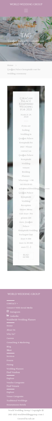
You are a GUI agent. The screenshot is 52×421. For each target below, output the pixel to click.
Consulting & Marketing (18, 342)
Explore (10, 378)
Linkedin (14, 316)
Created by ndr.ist (26, 419)
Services (10, 356)
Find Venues (13, 386)
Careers (10, 338)
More (9, 350)
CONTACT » (12, 303)
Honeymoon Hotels (16, 405)
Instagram (15, 312)
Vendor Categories (15, 382)
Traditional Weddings (17, 400)
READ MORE (26, 256)
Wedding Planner (15, 369)
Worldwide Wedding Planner (21, 320)
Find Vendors (13, 372)
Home (10, 65)
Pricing (10, 365)
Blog (9, 347)
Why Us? (11, 334)
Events (10, 360)
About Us (11, 330)
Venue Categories (15, 396)
